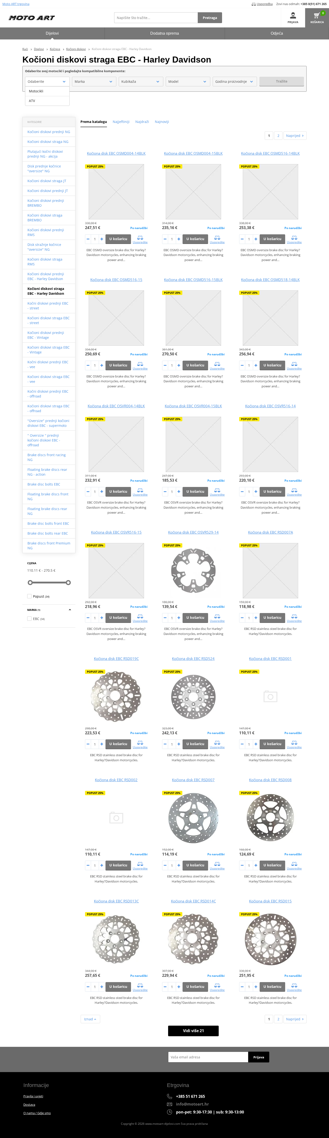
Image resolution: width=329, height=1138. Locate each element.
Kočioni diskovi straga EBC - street (48, 320)
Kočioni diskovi (76, 49)
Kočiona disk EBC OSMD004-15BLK (193, 153)
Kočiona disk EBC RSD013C (116, 901)
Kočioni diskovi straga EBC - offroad (48, 408)
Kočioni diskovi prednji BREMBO (45, 203)
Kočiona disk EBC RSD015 (270, 901)
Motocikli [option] (36, 91)
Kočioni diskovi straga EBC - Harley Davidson (45, 291)
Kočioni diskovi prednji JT (47, 190)
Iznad (89, 1019)
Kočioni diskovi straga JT (46, 181)
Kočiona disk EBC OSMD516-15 (116, 279)
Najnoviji (162, 121)
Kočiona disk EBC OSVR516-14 (270, 405)
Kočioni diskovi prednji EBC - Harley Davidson (45, 276)
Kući (25, 49)
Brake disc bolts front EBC (48, 523)
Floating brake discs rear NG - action (47, 472)
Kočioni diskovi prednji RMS (45, 232)
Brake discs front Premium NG (48, 545)
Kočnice (55, 49)
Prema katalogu (93, 121)
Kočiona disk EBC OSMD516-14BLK (270, 153)
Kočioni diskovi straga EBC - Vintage (48, 349)
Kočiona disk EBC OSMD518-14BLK (270, 279)
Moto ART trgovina (15, 4)
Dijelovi (39, 49)
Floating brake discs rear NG (47, 511)
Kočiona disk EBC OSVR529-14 (193, 532)
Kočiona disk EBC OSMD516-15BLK (193, 279)
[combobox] (47, 81)
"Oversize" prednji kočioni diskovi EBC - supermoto (48, 423)
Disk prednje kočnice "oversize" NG (44, 168)
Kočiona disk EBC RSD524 (193, 658)
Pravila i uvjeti (33, 1096)
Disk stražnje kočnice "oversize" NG (44, 247)
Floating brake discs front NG (47, 496)
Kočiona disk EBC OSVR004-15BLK (193, 405)
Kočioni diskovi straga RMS (44, 261)
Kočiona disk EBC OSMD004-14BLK (116, 153)
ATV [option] (32, 100)
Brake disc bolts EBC (43, 484)
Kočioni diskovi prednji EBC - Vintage (45, 335)
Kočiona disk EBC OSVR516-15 (116, 532)
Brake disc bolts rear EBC (47, 533)
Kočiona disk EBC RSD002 (116, 779)
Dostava (29, 1104)
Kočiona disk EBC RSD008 (270, 779)
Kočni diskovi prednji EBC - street (47, 305)
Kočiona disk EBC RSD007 (193, 779)
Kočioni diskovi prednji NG (48, 131)
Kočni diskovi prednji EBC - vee (47, 364)
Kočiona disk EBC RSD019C (116, 658)
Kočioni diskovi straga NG (47, 141)
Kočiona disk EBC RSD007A (270, 532)
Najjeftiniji (121, 121)
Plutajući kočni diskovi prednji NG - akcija (45, 154)
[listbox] (47, 96)
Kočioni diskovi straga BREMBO (44, 217)
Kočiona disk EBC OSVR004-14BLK (116, 405)
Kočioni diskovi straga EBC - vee (48, 379)
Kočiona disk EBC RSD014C (193, 901)
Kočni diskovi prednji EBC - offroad (47, 393)
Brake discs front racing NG (46, 457)
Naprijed (293, 135)
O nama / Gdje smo (37, 1113)
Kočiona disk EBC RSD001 (270, 658)
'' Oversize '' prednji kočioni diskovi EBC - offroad (43, 440)
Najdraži (142, 121)
